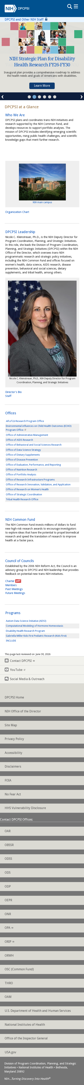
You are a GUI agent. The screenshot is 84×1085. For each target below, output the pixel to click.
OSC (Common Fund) (19, 969)
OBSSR (9, 845)
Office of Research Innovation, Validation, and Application (38, 484)
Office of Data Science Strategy (23, 449)
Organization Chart (17, 212)
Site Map (11, 725)
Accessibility (13, 753)
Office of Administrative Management (27, 434)
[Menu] (75, 6)
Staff (8, 395)
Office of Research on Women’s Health (27, 489)
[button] (29, 97)
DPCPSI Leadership (20, 232)
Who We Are (15, 115)
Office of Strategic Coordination (24, 494)
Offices (10, 413)
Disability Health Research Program (25, 630)
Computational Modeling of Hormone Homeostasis (34, 625)
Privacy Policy (14, 739)
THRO (9, 983)
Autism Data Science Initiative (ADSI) (26, 620)
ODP (8, 886)
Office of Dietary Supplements (23, 454)
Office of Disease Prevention (22, 459)
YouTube (16, 670)
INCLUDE (11, 640)
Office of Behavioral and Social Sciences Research (34, 444)
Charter (9, 581)
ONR (8, 914)
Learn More (42, 85)
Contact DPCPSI (21, 661)
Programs (12, 613)
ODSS (8, 859)
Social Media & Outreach (27, 679)
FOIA (8, 780)
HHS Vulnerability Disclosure (25, 808)
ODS (8, 872)
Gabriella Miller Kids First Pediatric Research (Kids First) (36, 635)
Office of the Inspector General (26, 1038)
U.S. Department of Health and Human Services (38, 1011)
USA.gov (10, 1052)
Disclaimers (13, 766)
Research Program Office (25, 421)
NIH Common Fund (20, 520)
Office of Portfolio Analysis (21, 474)
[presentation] (2, 95)
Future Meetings (15, 593)
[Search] (69, 6)
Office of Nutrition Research (21, 469)
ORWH (9, 955)
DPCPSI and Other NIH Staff (24, 19)
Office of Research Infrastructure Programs (30, 479)
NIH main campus (42, 202)
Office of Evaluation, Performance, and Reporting (33, 464)
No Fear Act (13, 794)
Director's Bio (13, 392)
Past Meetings (14, 589)
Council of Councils (19, 561)
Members (11, 585)
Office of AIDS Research (19, 439)
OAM (8, 997)
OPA (7, 928)
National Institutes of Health (25, 1024)
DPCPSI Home (14, 697)
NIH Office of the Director (23, 711)
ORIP (8, 942)
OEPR (8, 900)
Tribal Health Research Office (22, 499)
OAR (8, 831)
